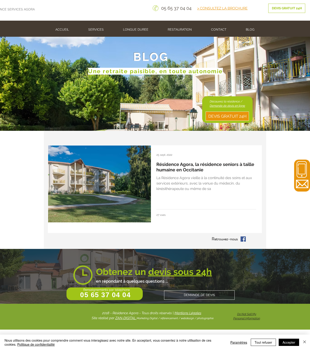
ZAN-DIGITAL (126, 318)
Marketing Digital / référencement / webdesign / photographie (175, 318)
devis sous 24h (180, 271)
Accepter (289, 342)
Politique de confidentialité (36, 344)
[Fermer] (304, 342)
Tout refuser (263, 342)
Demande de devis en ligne (227, 105)
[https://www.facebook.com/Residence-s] (243, 239)
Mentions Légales (188, 313)
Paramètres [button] (238, 342)
